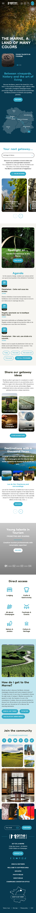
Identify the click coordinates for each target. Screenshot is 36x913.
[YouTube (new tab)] (15, 740)
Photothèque (18, 874)
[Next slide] (21, 511)
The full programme (23, 358)
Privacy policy (24, 908)
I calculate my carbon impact (13, 716)
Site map (15, 908)
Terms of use (6, 908)
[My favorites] (25, 3)
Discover (18, 99)
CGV (32, 908)
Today (6, 352)
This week (15, 352)
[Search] (28, 3)
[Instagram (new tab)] (26, 740)
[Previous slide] (15, 511)
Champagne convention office (18, 881)
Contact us (18, 853)
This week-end (27, 352)
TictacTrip (24, 711)
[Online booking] (32, 3)
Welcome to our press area (18, 867)
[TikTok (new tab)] (32, 740)
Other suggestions (18, 435)
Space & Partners (18, 864)
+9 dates (4, 309)
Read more (18, 260)
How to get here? (18, 897)
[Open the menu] (3, 3)
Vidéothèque (18, 878)
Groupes (18, 871)
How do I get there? (10, 711)
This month (8, 358)
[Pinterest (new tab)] (21, 740)
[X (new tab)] (10, 740)
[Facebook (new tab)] (4, 740)
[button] (15, 216)
